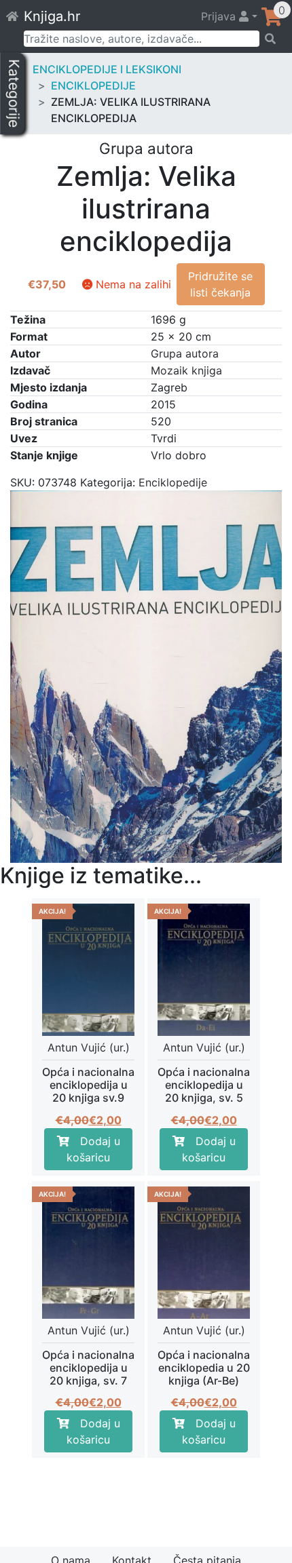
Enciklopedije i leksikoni (107, 69)
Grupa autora (185, 353)
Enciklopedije (93, 85)
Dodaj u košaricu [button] (93, 1149)
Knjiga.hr (52, 16)
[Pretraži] (271, 38)
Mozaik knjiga (186, 370)
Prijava (220, 16)
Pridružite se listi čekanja (220, 284)
